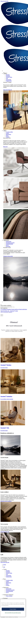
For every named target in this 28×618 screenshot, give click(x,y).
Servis (7, 245)
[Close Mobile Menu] (3, 72)
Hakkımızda (6, 240)
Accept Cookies (13, 609)
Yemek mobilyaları (23, 309)
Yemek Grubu (9, 77)
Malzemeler (8, 134)
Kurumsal (8, 246)
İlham (5, 130)
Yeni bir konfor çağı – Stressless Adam (9, 310)
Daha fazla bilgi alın (7, 89)
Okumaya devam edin (8, 256)
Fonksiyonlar (9, 80)
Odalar (7, 133)
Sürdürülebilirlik (9, 243)
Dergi (7, 135)
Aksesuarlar (8, 79)
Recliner (8, 74)
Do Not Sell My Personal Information (13, 612)
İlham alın (5, 146)
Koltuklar (8, 76)
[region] (13, 608)
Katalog (7, 136)
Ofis (7, 78)
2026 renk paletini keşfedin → (7, 312)
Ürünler (5, 73)
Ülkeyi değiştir (9, 595)
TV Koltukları (4, 309)
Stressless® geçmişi (10, 242)
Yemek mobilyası (15, 309)
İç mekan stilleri (9, 132)
